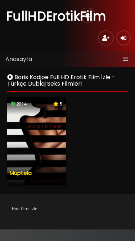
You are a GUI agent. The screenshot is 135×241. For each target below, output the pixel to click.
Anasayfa (18, 59)
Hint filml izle (24, 209)
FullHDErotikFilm (56, 16)
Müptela (21, 173)
